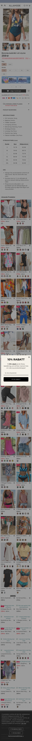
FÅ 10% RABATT (16, 379)
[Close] (29, 357)
